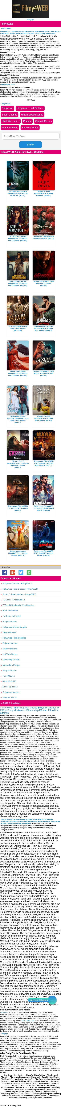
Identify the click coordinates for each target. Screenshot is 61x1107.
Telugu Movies (8, 632)
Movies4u (19, 710)
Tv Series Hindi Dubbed (13, 600)
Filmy (10, 710)
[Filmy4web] (30, 17)
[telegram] (52, 1000)
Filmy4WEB (7, 23)
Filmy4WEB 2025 (7, 85)
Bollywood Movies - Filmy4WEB (16, 583)
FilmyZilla (53, 710)
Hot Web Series (9, 654)
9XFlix (3, 710)
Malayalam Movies (10, 665)
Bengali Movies (9, 670)
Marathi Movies (9, 648)
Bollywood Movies (10, 692)
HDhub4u (30, 710)
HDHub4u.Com (28, 1021)
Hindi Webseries (9, 610)
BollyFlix (42, 707)
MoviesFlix (53, 707)
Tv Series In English (11, 616)
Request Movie (9, 697)
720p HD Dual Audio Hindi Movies (17, 605)
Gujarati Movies (9, 643)
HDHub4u (4, 1012)
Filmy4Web (6, 707)
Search (30, 144)
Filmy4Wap (18, 707)
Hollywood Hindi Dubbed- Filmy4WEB (19, 589)
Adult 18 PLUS (8, 681)
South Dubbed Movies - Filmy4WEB (18, 594)
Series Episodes (9, 687)
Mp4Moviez (31, 707)
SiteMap (4, 713)
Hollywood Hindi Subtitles (13, 638)
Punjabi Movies (9, 621)
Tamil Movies (8, 676)
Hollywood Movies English (14, 627)
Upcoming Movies (10, 659)
